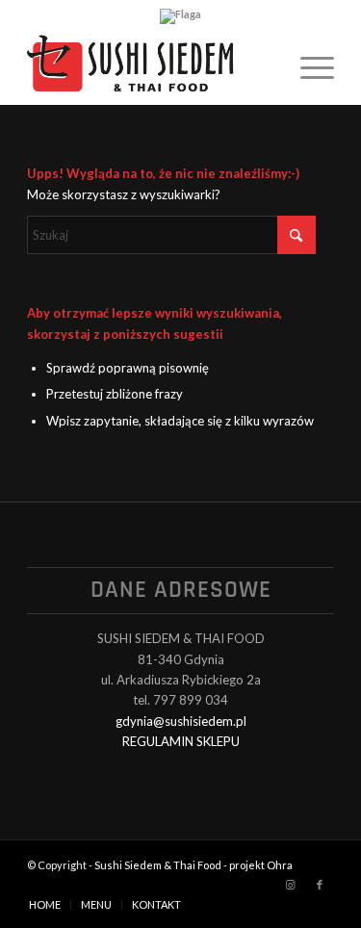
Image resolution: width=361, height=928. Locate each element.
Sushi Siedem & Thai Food (157, 865)
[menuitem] (307, 66)
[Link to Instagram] (290, 884)
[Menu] (307, 66)
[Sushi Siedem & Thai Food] (149, 66)
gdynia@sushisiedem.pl (181, 721)
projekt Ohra (261, 865)
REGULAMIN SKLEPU (181, 741)
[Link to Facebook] (319, 884)
